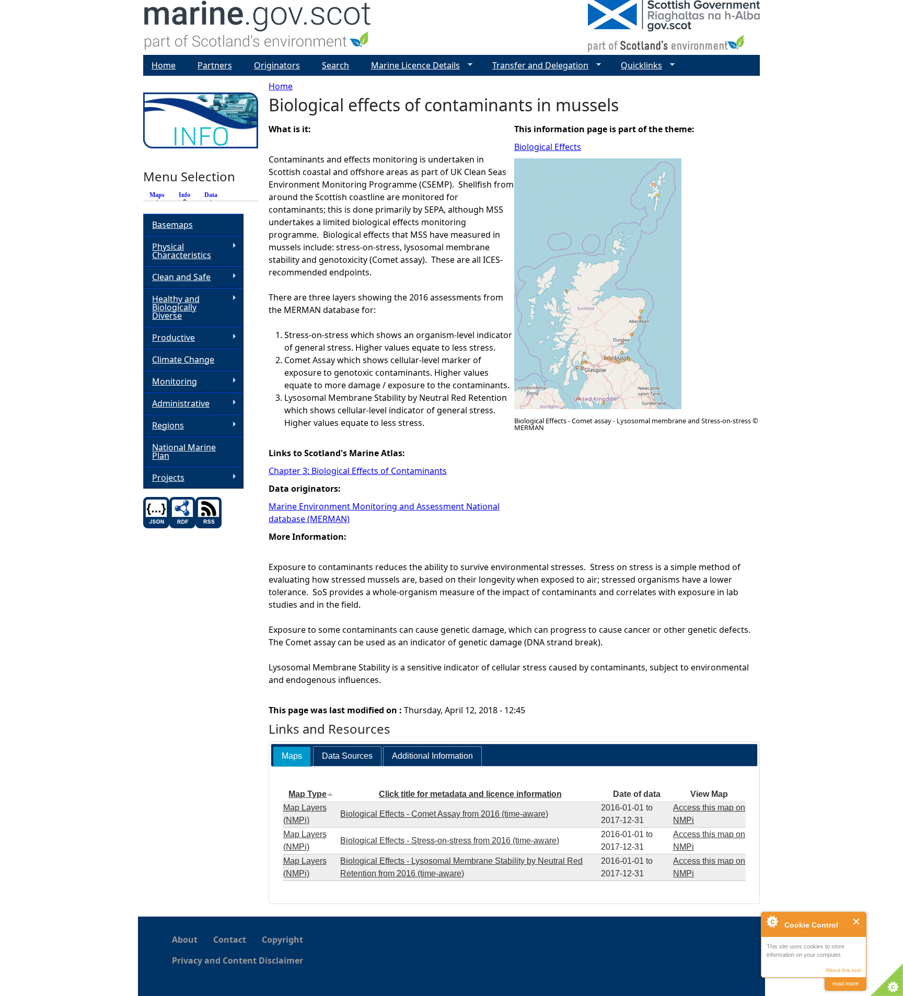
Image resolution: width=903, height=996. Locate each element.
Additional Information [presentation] (432, 755)
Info (187, 195)
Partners (215, 65)
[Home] (258, 27)
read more (845, 983)
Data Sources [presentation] (347, 755)
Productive (169, 338)
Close (856, 921)
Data (210, 195)
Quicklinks (637, 66)
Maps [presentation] (292, 755)
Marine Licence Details (411, 66)
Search (335, 65)
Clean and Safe (177, 277)
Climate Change (183, 359)
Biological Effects (547, 147)
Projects (163, 478)
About (185, 939)
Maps (157, 195)
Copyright (282, 939)
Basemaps (172, 224)
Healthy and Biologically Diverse (171, 307)
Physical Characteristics (177, 251)
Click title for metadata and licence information (470, 794)
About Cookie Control (771, 921)
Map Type (307, 794)
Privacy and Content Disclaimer (237, 960)
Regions (163, 426)
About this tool (843, 970)
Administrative (176, 404)
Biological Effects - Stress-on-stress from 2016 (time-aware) (449, 840)
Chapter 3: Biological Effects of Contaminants (358, 471)
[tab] (292, 756)
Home (281, 86)
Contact (229, 939)
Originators (277, 65)
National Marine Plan (184, 451)
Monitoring (170, 382)
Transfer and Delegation (536, 66)
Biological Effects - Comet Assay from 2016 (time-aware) (444, 813)
